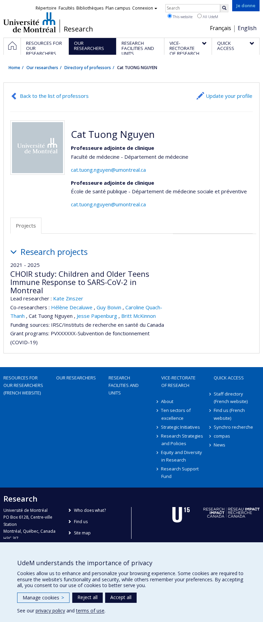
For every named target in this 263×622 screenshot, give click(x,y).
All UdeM (210, 16)
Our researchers (42, 67)
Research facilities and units (124, 385)
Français (220, 28)
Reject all (87, 597)
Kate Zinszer (68, 298)
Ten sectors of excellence (176, 414)
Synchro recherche (233, 427)
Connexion (142, 8)
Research (78, 29)
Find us (81, 521)
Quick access (229, 378)
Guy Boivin (109, 307)
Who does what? (90, 510)
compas (222, 436)
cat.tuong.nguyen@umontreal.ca (108, 169)
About (167, 401)
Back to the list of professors (54, 95)
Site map (82, 533)
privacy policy (50, 610)
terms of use (90, 610)
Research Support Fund (180, 472)
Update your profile (229, 95)
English (247, 28)
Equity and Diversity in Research (181, 456)
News (219, 445)
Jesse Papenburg (97, 315)
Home (14, 67)
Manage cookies (43, 597)
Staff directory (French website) (231, 397)
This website (182, 16)
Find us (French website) (229, 414)
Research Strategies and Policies (182, 439)
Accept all (121, 597)
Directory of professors (87, 67)
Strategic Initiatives (180, 427)
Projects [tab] (26, 225)
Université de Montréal (29, 22)
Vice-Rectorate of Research (178, 381)
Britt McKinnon (138, 315)
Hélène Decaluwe (71, 307)
